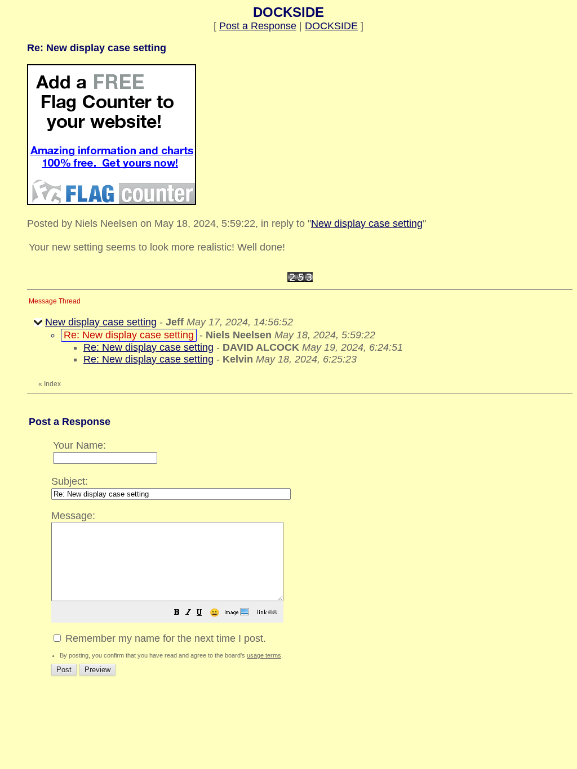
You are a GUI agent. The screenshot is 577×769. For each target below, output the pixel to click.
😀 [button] (214, 612)
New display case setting (367, 223)
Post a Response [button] (257, 26)
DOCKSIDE (331, 26)
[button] (176, 613)
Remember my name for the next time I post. (164, 638)
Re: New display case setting (148, 347)
